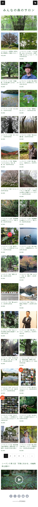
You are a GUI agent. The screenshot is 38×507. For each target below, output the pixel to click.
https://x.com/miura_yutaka (15, 496)
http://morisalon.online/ (27, 496)
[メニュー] (3, 3)
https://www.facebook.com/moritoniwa (10, 496)
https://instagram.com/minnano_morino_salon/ (19, 496)
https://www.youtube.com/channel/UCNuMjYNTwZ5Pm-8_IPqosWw (23, 496)
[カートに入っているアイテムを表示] (35, 3)
